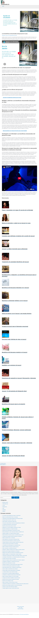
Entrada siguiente (3, 464)
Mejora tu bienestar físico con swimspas (9, 537)
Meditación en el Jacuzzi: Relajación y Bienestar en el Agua (12, 527)
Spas (3, 508)
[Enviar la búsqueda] (13, 498)
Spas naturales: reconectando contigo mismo (9, 521)
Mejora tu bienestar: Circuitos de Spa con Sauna (10, 582)
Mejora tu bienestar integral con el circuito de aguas (11, 576)
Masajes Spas (5, 506)
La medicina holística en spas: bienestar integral (10, 571)
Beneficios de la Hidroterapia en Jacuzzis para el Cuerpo (11, 530)
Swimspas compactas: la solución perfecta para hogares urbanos (13, 564)
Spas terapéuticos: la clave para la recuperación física (11, 539)
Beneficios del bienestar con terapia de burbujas (10, 528)
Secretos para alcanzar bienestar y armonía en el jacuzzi (11, 540)
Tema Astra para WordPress (24, 614)
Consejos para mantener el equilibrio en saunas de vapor (11, 577)
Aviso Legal (20, 607)
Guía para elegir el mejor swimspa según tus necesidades (11, 570)
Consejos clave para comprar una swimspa (9, 558)
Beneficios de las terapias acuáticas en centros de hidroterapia (12, 585)
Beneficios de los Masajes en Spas (8, 580)
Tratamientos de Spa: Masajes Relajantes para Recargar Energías (13, 518)
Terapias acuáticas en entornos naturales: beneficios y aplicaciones (13, 542)
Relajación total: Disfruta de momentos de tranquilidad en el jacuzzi (13, 552)
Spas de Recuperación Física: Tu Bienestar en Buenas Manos (12, 567)
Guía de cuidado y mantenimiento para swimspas (10, 568)
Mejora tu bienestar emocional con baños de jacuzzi (10, 546)
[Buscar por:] (7, 497)
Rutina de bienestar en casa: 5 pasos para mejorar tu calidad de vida (13, 531)
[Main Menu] (3, 6)
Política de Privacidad (20, 606)
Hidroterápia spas (5, 503)
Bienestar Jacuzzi (5, 35)
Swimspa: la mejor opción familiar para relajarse (10, 586)
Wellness (4, 511)
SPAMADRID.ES (5, 4)
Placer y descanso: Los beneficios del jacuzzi (9, 548)
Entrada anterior (3, 463)
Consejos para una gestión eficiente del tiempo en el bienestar (12, 536)
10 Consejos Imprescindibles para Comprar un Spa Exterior (11, 515)
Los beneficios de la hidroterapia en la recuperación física (11, 545)
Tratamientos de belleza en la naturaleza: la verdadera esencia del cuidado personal (15, 583)
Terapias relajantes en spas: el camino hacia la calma (11, 588)
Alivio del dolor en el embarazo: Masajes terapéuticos (11, 573)
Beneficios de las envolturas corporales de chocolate (11, 579)
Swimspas (4, 509)
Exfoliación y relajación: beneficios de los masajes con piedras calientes (13, 549)
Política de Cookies (20, 608)
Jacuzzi (4, 505)
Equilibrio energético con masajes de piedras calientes (11, 533)
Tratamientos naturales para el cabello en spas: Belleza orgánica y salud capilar (15, 555)
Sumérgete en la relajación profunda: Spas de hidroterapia (11, 574)
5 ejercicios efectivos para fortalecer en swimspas (10, 543)
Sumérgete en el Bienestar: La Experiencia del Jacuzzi (11, 561)
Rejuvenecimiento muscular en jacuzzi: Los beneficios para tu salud (13, 534)
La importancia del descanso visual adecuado (10, 524)
